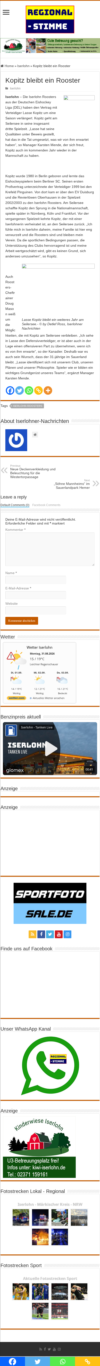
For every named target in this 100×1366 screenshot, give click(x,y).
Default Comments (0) (14, 505)
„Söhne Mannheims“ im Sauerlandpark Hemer (72, 484)
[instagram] (67, 934)
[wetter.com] (16, 699)
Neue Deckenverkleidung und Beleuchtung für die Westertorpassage (33, 471)
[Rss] (32, 934)
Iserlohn (23, 66)
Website (11, 603)
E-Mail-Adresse (18, 588)
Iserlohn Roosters (27, 405)
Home (9, 66)
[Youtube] (59, 934)
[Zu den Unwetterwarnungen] (18, 669)
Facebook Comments (46, 505)
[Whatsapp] (29, 390)
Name (11, 573)
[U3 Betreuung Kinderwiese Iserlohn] (50, 45)
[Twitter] (19, 390)
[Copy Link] (38, 390)
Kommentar (15, 530)
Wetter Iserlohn (39, 647)
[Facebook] (10, 390)
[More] (48, 390)
